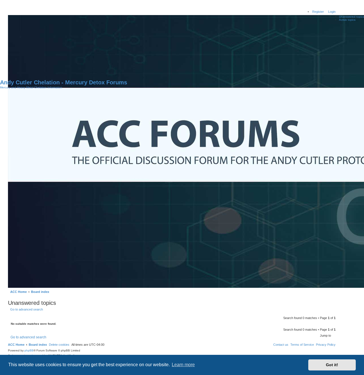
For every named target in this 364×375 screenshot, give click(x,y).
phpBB (29, 350)
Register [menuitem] (318, 11)
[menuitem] (326, 344)
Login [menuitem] (332, 11)
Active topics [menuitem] (347, 19)
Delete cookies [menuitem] (59, 344)
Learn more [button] (183, 364)
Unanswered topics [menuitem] (351, 16)
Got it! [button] (332, 365)
